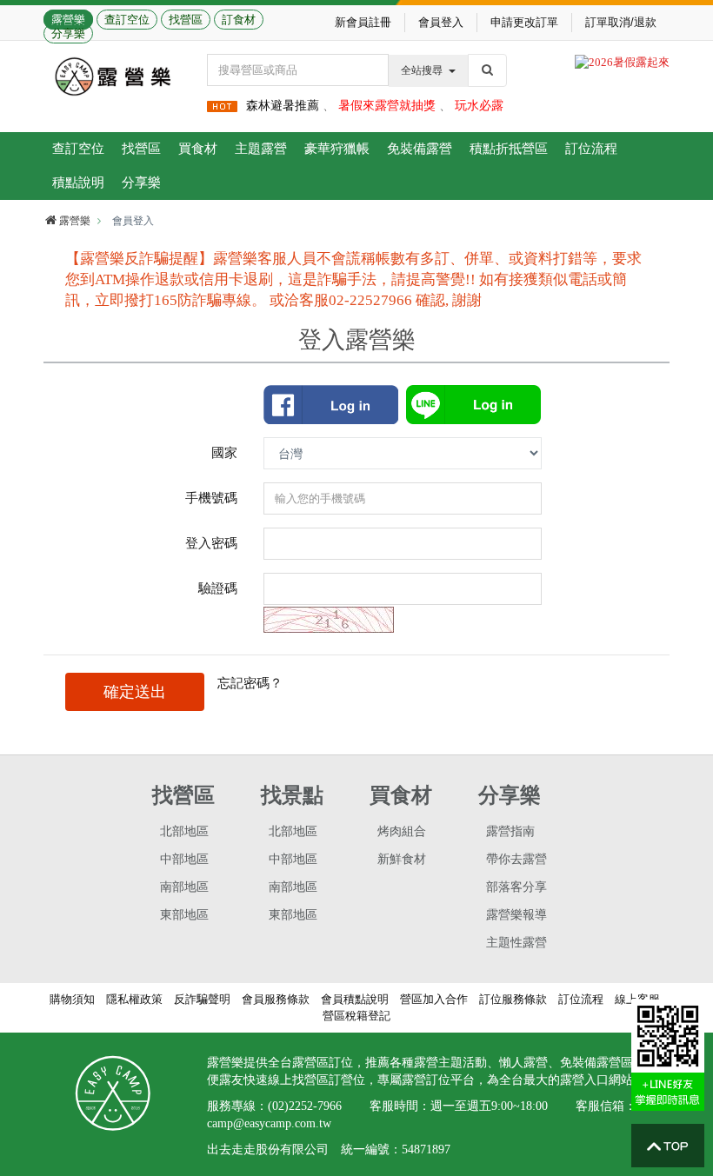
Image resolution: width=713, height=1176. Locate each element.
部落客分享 (516, 887)
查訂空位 (127, 19)
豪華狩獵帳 (337, 148)
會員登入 (440, 22)
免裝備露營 (419, 148)
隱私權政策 (134, 999)
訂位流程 (591, 148)
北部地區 (184, 831)
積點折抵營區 (509, 148)
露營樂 (68, 19)
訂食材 (239, 19)
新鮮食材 (401, 859)
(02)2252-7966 (305, 1106)
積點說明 (78, 182)
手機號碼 (211, 497)
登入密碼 (211, 542)
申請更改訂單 (524, 22)
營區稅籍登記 (356, 1015)
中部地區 (184, 859)
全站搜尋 (422, 70)
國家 (224, 452)
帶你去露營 (516, 859)
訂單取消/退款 (620, 22)
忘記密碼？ (250, 682)
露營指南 (510, 831)
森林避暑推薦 (282, 105)
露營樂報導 (516, 914)
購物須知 (72, 999)
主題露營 (261, 148)
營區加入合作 (434, 999)
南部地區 (184, 887)
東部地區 (184, 914)
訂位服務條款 (513, 999)
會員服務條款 (276, 999)
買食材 (197, 148)
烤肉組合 (401, 831)
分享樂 (68, 33)
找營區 (186, 19)
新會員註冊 (363, 22)
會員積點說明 (355, 999)
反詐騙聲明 (202, 999)
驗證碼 (217, 588)
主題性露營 (516, 942)
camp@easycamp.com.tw (269, 1123)
